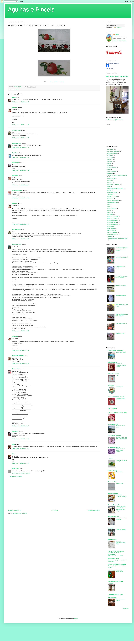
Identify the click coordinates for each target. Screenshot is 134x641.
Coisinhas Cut (111, 178)
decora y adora (112, 597)
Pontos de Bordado (112, 220)
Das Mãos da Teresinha (114, 435)
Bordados (110, 173)
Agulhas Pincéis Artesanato (112, 63)
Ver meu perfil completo (119, 41)
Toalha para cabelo (120, 295)
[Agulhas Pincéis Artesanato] (107, 67)
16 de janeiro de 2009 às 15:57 (20, 138)
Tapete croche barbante (121, 257)
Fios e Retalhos (112, 408)
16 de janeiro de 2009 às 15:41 (20, 125)
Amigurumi (110, 155)
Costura (109, 180)
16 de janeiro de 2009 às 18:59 (20, 157)
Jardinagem (110, 194)
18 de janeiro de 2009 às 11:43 (20, 350)
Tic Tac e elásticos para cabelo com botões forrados (121, 249)
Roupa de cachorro (112, 234)
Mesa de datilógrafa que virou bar (117, 76)
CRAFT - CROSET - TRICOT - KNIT (117, 412)
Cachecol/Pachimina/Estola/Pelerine (117, 175)
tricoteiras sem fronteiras (115, 570)
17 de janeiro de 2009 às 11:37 (20, 185)
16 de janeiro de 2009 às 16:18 (20, 147)
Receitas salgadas (112, 232)
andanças (110, 157)
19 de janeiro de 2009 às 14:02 (20, 448)
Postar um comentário (16, 476)
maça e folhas (54, 82)
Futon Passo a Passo (121, 323)
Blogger (76, 618)
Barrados (109, 161)
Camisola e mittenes (121, 529)
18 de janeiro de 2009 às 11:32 (20, 331)
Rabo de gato (111, 228)
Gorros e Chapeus (112, 192)
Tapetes (109, 236)
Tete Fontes (15, 153)
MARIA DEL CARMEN (18, 356)
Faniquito (14, 107)
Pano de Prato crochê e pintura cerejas (121, 315)
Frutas (109, 190)
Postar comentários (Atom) (19, 513)
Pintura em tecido (112, 218)
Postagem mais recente (14, 510)
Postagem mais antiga (94, 510)
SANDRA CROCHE (113, 516)
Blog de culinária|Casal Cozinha (117, 564)
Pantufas (109, 212)
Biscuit (109, 165)
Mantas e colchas (112, 196)
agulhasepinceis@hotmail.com (114, 120)
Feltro (108, 186)
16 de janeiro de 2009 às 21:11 (20, 170)
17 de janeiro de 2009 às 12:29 (20, 198)
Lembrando (110, 409)
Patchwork (110, 214)
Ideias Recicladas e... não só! (116, 396)
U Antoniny (111, 385)
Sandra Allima (16, 369)
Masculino (110, 198)
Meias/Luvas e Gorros (113, 200)
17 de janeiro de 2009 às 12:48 (20, 224)
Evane (14, 97)
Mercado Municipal (112, 202)
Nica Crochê (15, 468)
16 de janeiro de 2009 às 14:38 (20, 102)
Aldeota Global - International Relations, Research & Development (116, 552)
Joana (117, 34)
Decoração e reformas (113, 184)
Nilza (13, 444)
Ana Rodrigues (16, 130)
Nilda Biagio (15, 162)
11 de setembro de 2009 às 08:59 (21, 473)
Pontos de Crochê (112, 222)
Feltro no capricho (17, 190)
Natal (108, 206)
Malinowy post (119, 386)
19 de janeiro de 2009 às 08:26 (20, 426)
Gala (117, 375)
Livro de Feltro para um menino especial (121, 276)
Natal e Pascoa (111, 208)
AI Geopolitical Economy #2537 (115, 555)
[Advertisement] (54, 493)
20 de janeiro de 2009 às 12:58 (20, 463)
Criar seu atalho (109, 68)
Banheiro (109, 159)
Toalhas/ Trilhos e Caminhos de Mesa (117, 238)
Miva (13, 454)
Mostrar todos (126, 608)
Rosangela (15, 175)
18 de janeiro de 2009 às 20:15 (20, 363)
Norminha (15, 336)
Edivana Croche (112, 470)
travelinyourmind (113, 424)
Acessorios (110, 149)
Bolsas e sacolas (111, 171)
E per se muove (112, 362)
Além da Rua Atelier (113, 558)
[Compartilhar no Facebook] (33, 87)
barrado (62, 82)
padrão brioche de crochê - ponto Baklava (120, 450)
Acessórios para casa (113, 151)
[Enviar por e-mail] (28, 87)
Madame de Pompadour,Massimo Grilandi (121, 365)
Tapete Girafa (119, 471)
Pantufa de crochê (120, 333)
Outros (109, 210)
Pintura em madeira (112, 216)
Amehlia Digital (112, 539)
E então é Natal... (120, 571)
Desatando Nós (112, 482)
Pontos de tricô (111, 226)
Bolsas (109, 169)
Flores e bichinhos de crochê (115, 188)
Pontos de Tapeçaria (112, 224)
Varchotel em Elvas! (121, 352)
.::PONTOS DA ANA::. (114, 447)
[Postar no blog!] (30, 87)
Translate (119, 27)
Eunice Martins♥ (16, 143)
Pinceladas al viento (113, 373)
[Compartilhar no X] (31, 87)
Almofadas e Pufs (112, 153)
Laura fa (110, 458)
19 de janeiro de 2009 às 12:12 (20, 439)
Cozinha (17, 89)
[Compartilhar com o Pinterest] (35, 87)
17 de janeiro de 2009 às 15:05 (20, 239)
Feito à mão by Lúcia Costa (115, 594)
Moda (108, 204)
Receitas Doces (111, 230)
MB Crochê (15, 431)
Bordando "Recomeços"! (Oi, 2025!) (120, 543)
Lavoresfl (110, 528)
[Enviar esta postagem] (24, 86)
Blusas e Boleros (111, 167)
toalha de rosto (119, 483)
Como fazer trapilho (120, 285)
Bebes (109, 163)
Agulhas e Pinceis (31, 9)
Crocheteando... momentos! (116, 350)
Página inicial (54, 510)
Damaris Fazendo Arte (114, 505)
